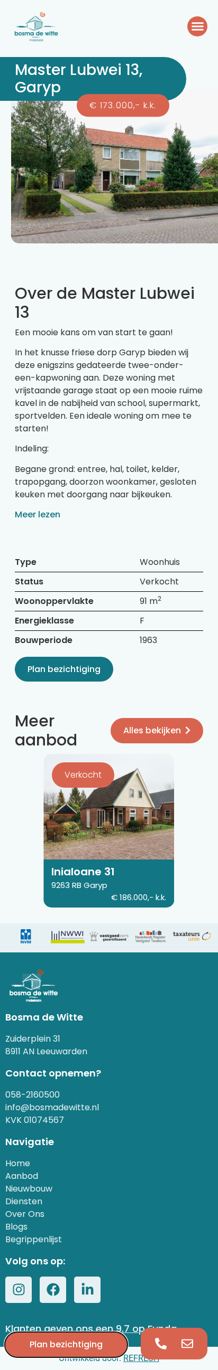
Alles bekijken (152, 730)
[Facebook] (53, 1290)
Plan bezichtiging (64, 669)
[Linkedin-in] (87, 1290)
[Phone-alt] (160, 1343)
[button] (197, 26)
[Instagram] (18, 1290)
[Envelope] (187, 1343)
